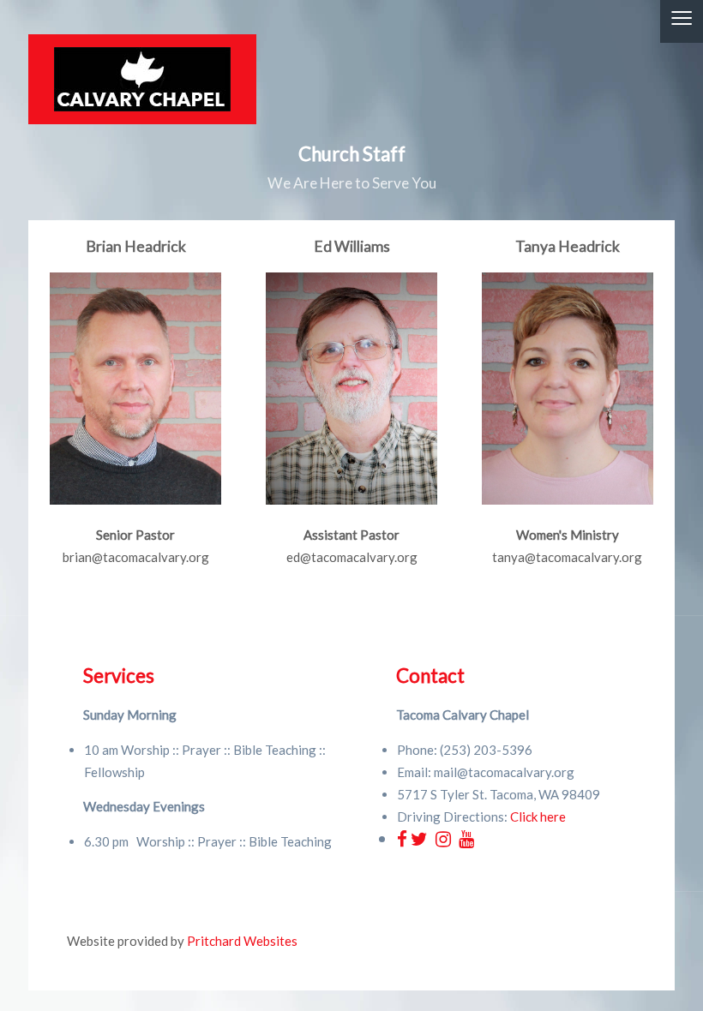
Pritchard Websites (242, 940)
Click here (538, 816)
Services (118, 675)
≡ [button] (682, 21)
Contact (430, 675)
